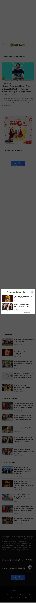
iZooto (32, 312)
